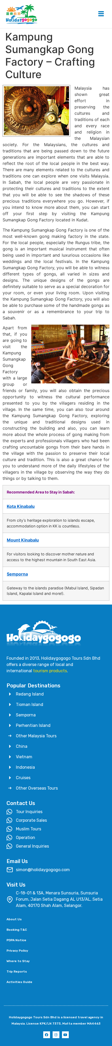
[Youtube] (65, 1034)
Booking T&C (17, 930)
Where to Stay (18, 961)
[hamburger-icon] (101, 14)
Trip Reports (17, 971)
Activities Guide (19, 982)
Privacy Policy (17, 950)
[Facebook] (46, 1034)
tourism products (50, 670)
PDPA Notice (16, 940)
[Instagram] (56, 1034)
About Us (14, 919)
